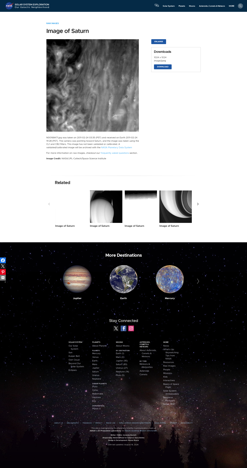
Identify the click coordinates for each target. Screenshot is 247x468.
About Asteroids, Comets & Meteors (148, 353)
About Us (58, 423)
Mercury (170, 298)
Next (198, 204)
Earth (123, 298)
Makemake (97, 394)
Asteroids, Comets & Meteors (145, 344)
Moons (119, 342)
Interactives (169, 380)
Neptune (96, 379)
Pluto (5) (120, 375)
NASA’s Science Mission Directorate (141, 431)
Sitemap (173, 423)
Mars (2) (120, 357)
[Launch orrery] (156, 6)
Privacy (99, 423)
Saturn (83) (121, 364)
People (166, 370)
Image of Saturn (65, 226)
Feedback (87, 423)
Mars (94, 364)
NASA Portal (160, 423)
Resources (168, 362)
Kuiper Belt (74, 356)
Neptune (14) (122, 372)
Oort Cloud (74, 360)
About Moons (122, 346)
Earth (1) (120, 353)
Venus (95, 357)
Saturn (95, 372)
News (166, 346)
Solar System (75, 342)
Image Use (110, 423)
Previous (49, 204)
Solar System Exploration (32, 4)
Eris (94, 401)
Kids (165, 377)
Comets (143, 375)
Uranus (95, 375)
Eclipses (73, 370)
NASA (10, 6)
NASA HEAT (169, 404)
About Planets (99, 346)
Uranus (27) (122, 368)
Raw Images (52, 23)
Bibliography (73, 423)
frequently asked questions (115, 153)
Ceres (95, 390)
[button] (231, 6)
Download (163, 67)
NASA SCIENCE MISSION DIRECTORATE (135, 423)
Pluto (94, 387)
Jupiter (77, 298)
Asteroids (144, 371)
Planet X (96, 409)
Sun (70, 353)
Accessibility (187, 423)
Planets (96, 342)
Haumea (96, 397)
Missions (167, 373)
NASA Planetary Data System (116, 147)
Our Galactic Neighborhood (32, 8)
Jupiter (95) (122, 361)
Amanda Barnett (129, 435)
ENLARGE (158, 42)
